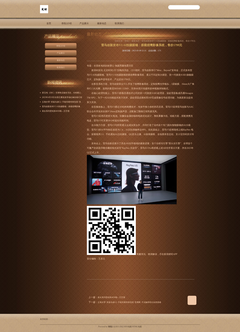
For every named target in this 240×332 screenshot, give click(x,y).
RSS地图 (128, 326)
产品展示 (84, 23)
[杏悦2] (44, 12)
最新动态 (101, 23)
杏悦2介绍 (66, 23)
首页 (49, 23)
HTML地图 (137, 326)
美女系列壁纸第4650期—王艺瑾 (111, 297)
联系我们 (119, 23)
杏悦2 (127, 41)
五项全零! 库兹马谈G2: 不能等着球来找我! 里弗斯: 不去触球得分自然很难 (129, 302)
